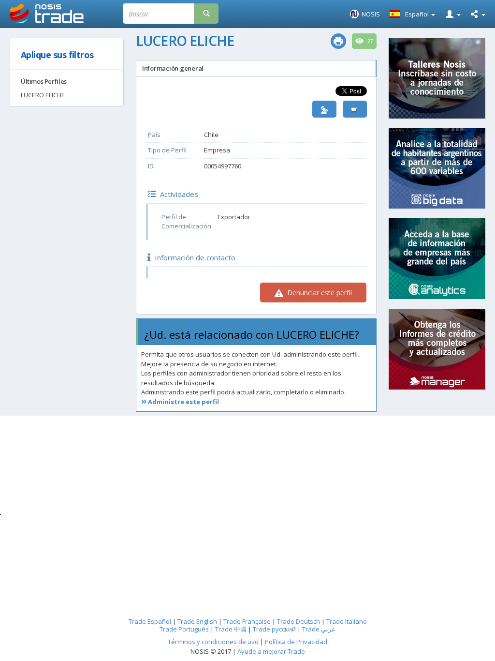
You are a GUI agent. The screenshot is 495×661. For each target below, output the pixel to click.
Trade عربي (318, 629)
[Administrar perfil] (324, 109)
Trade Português (184, 629)
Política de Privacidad (296, 641)
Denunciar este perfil (318, 292)
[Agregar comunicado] (355, 109)
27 (369, 41)
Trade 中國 (231, 629)
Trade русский (274, 629)
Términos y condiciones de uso (213, 641)
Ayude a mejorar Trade (271, 651)
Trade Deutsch (298, 621)
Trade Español (150, 621)
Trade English (197, 621)
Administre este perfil (182, 401)
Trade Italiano (346, 621)
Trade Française (247, 621)
